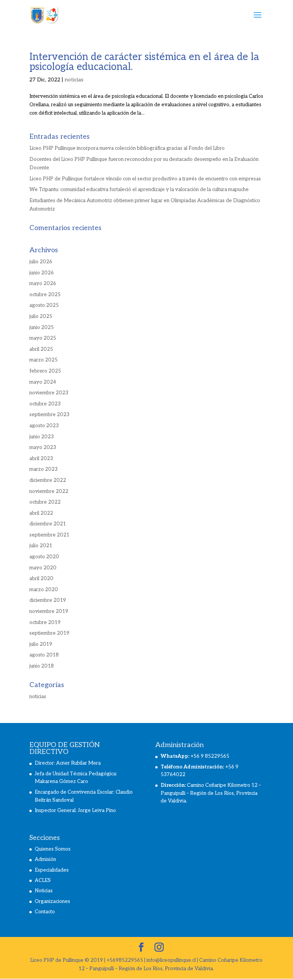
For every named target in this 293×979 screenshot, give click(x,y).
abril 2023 (41, 458)
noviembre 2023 (48, 393)
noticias (74, 79)
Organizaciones (52, 901)
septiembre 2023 (49, 415)
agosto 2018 (44, 655)
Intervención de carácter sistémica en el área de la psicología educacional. (144, 62)
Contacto (45, 912)
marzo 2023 (43, 469)
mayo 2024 (42, 382)
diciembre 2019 (47, 600)
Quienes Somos (53, 849)
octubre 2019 (45, 622)
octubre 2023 (45, 404)
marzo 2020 (43, 590)
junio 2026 (41, 273)
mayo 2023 (42, 447)
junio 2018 (41, 666)
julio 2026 (40, 262)
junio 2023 (41, 437)
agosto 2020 (44, 557)
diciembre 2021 (47, 524)
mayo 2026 (42, 283)
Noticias (44, 891)
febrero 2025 (45, 371)
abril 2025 (41, 349)
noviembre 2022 (48, 491)
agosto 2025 (44, 305)
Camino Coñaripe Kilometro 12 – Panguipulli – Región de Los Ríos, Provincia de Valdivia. (211, 793)
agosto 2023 (44, 426)
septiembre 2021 (49, 535)
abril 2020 (41, 578)
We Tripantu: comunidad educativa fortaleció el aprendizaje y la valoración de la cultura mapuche (139, 189)
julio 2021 (40, 546)
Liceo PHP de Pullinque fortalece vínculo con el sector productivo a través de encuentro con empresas (145, 179)
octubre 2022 (45, 502)
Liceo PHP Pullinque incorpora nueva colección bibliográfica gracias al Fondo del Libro (127, 148)
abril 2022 (41, 513)
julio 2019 (40, 644)
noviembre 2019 (48, 611)
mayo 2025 (42, 338)
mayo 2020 (42, 568)
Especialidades (52, 870)
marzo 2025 (43, 360)
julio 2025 (40, 316)
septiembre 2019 (49, 633)
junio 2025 (41, 327)
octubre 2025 (45, 295)
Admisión (45, 859)
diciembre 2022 (47, 480)
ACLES (43, 880)
